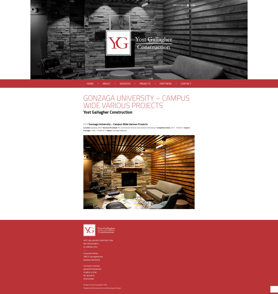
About (107, 83)
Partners (166, 83)
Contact (186, 83)
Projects (145, 83)
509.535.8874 (179, 5)
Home (90, 83)
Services (125, 83)
